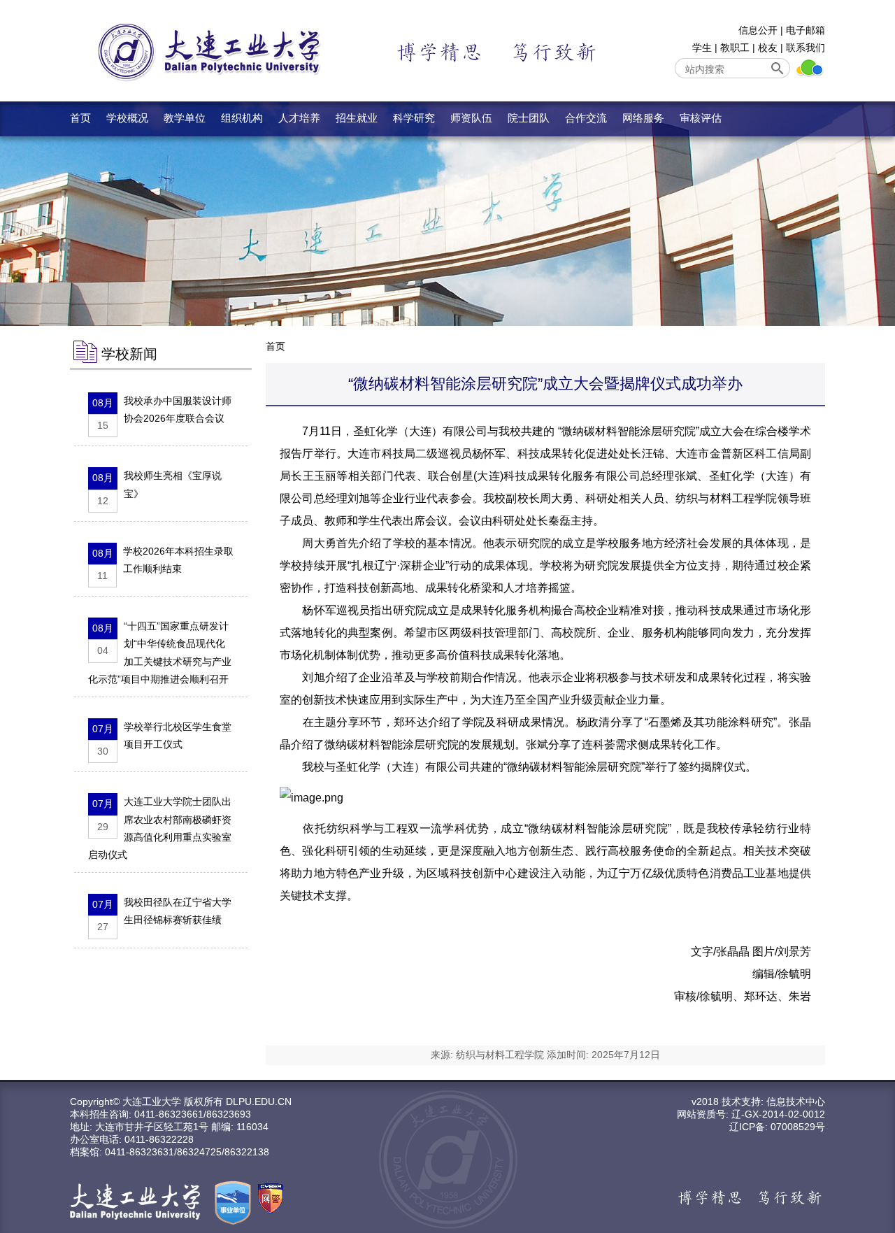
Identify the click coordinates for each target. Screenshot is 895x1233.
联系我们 (805, 47)
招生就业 (357, 118)
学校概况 (127, 118)
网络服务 (643, 118)
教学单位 (185, 118)
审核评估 (701, 118)
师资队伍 (471, 118)
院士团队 (529, 118)
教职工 (735, 47)
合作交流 (586, 118)
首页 (80, 118)
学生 (702, 47)
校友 (768, 47)
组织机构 (242, 118)
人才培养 (299, 118)
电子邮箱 (805, 30)
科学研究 (414, 118)
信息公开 (758, 30)
